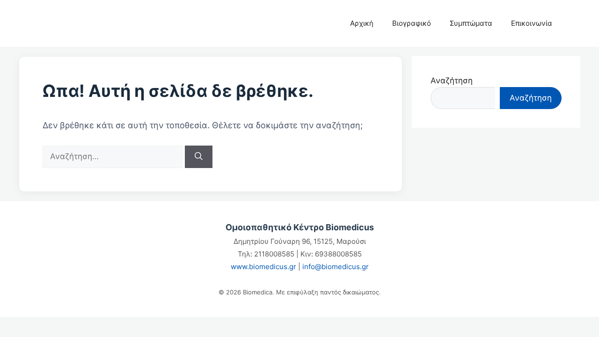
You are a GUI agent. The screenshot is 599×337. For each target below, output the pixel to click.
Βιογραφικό (411, 23)
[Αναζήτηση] (198, 157)
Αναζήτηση (452, 80)
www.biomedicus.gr (263, 266)
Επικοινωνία (531, 23)
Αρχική (361, 23)
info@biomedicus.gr (335, 266)
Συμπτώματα (471, 23)
